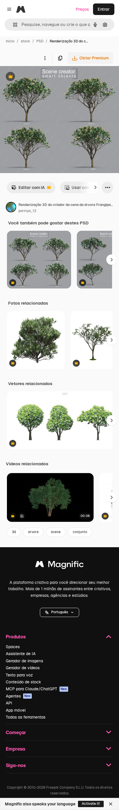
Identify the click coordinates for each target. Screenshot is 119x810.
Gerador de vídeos (23, 667)
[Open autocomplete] (13, 24)
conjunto (80, 532)
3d (14, 532)
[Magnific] (59, 565)
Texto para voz (19, 675)
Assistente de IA (21, 653)
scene (56, 532)
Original (37, 77)
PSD (39, 41)
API (9, 703)
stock (25, 41)
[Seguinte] (95, 187)
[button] (59, 612)
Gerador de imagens (24, 660)
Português (59, 612)
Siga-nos (16, 765)
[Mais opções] (45, 58)
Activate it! (91, 803)
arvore (33, 532)
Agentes (18, 696)
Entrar (104, 9)
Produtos (16, 636)
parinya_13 (27, 211)
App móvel (16, 710)
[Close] (110, 803)
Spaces (13, 646)
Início (10, 41)
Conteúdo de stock (23, 682)
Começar (16, 732)
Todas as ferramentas (25, 717)
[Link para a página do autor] (11, 208)
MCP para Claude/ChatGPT (36, 688)
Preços (82, 9)
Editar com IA (28, 189)
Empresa (15, 749)
